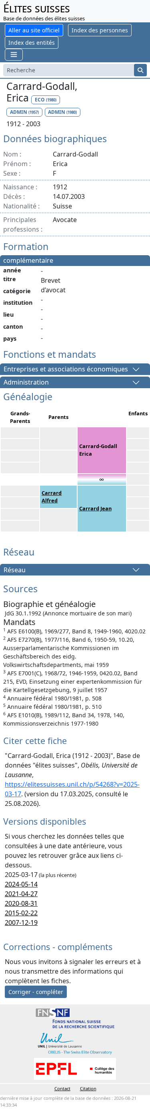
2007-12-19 (21, 922)
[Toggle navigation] (14, 54)
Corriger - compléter (35, 992)
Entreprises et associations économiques (66, 369)
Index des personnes (100, 30)
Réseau (15, 570)
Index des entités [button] (31, 42)
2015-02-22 (21, 913)
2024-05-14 (21, 884)
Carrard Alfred (52, 496)
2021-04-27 (21, 893)
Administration (26, 383)
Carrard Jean (95, 508)
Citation (88, 1088)
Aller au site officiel (34, 30)
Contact (62, 1088)
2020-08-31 (21, 903)
